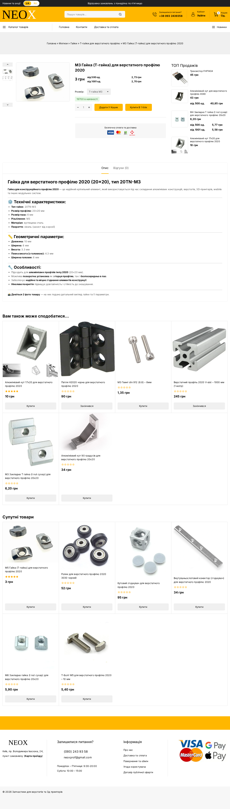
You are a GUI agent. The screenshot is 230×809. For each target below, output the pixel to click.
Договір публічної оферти (138, 772)
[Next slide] (8, 105)
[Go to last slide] (8, 64)
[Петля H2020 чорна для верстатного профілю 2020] (87, 349)
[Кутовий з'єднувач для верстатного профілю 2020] (143, 550)
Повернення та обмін (135, 761)
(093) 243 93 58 (76, 751)
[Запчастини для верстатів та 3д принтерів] (19, 14)
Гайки (74, 43)
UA (27, 3)
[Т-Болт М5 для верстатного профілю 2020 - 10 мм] (87, 642)
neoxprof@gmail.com (78, 757)
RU (35, 3)
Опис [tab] (105, 168)
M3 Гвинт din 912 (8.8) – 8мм (135, 382)
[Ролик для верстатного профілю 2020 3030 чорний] (87, 545)
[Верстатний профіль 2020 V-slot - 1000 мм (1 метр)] (199, 349)
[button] (8, 71)
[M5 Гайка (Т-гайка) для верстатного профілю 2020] (31, 542)
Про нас (128, 749)
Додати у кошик (108, 107)
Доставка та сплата (106, 27)
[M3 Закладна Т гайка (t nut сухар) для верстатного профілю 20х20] (31, 441)
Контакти (81, 27)
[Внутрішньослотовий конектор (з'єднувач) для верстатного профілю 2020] (199, 547)
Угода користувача (134, 766)
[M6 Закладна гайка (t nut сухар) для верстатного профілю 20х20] (31, 642)
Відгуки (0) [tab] (121, 168)
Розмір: (79, 91)
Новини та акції (11, 3)
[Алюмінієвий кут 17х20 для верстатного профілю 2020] (31, 349)
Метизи (63, 43)
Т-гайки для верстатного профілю (100, 43)
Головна (64, 27)
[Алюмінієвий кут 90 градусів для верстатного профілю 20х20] (87, 431)
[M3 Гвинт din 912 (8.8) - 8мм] (143, 349)
